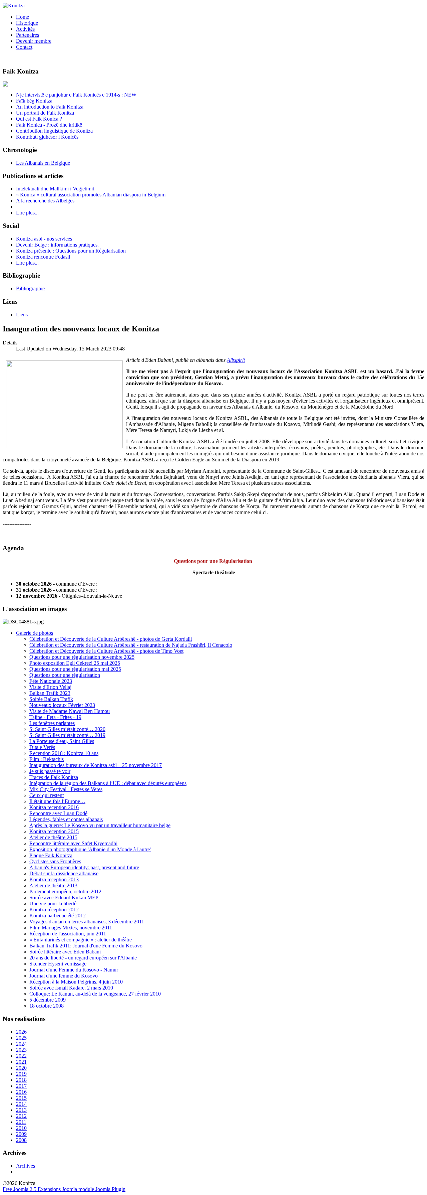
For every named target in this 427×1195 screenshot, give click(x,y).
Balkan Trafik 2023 (49, 693)
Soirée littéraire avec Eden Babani (65, 951)
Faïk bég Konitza (34, 101)
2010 (21, 1128)
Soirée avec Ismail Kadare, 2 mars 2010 (71, 988)
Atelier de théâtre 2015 (53, 837)
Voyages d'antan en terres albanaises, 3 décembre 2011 (86, 921)
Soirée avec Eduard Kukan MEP (63, 897)
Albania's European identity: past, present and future (84, 867)
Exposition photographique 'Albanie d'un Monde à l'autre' (90, 849)
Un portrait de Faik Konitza (45, 113)
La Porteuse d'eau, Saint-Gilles (61, 741)
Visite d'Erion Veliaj (50, 687)
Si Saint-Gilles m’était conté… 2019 (67, 735)
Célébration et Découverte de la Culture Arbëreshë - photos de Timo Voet (106, 651)
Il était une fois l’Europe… (57, 801)
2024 (21, 1044)
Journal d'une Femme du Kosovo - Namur (73, 970)
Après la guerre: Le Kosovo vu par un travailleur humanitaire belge (99, 825)
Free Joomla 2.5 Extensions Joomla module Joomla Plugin (64, 1189)
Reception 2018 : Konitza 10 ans (63, 753)
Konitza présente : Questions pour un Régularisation (71, 251)
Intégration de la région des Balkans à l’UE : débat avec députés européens (107, 783)
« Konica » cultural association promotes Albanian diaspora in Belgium (90, 194)
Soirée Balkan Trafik (51, 699)
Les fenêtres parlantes (52, 723)
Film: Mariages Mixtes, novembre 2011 (70, 927)
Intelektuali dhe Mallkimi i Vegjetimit (55, 188)
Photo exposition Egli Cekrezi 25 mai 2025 (74, 663)
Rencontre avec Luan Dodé (58, 813)
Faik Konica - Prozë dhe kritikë (49, 125)
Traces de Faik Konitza (53, 777)
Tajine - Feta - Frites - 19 (55, 717)
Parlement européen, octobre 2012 (65, 891)
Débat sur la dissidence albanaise (63, 873)
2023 (21, 1050)
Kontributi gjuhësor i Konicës (47, 137)
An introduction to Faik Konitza (49, 107)
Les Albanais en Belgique (43, 163)
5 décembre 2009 (47, 1000)
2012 (21, 1116)
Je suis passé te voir (49, 771)
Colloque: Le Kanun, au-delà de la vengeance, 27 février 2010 (95, 994)
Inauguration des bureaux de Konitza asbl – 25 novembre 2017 (95, 765)
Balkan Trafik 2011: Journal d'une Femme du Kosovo (85, 945)
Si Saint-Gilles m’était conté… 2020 (67, 729)
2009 (21, 1134)
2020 (21, 1068)
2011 (21, 1122)
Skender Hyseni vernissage (57, 963)
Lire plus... (27, 212)
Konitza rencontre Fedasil (43, 257)
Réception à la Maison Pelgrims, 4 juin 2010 (76, 982)
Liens (22, 314)
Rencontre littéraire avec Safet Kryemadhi (73, 843)
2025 (21, 1038)
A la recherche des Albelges (45, 200)
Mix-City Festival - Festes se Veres (65, 789)
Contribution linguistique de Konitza (54, 131)
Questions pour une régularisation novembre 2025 (81, 657)
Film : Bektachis (46, 759)
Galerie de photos (34, 633)
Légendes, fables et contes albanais (66, 819)
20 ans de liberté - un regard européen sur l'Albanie (83, 957)
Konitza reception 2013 (54, 879)
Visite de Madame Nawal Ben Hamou (69, 711)
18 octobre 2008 (46, 1006)
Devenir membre (33, 41)
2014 (21, 1104)
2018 (21, 1080)
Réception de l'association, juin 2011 (67, 933)
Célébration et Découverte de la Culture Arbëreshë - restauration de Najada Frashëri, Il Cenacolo (130, 645)
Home (22, 17)
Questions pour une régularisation (64, 675)
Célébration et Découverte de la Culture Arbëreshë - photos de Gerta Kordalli (110, 639)
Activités (25, 29)
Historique (27, 23)
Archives (25, 1166)
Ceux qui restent (46, 795)
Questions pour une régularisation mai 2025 (75, 669)
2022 (21, 1056)
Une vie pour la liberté (52, 903)
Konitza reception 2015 (54, 831)
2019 (21, 1074)
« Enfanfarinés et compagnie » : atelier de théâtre (80, 939)
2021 (21, 1062)
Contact (24, 47)
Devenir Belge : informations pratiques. (57, 245)
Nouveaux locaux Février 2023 (62, 705)
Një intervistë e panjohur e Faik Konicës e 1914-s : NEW (76, 95)
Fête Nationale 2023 (50, 681)
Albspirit (236, 360)
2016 (21, 1092)
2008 (21, 1140)
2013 (21, 1110)
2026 (21, 1032)
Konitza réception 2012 (54, 909)
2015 (21, 1098)
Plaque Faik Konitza (50, 855)
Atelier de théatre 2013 (53, 885)
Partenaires (27, 35)
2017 (21, 1086)
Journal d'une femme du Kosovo (63, 976)
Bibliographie (30, 288)
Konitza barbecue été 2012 (57, 915)
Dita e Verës (42, 747)
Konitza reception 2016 (54, 807)
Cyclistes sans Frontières (55, 861)
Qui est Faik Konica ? (39, 119)
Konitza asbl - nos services (44, 239)
